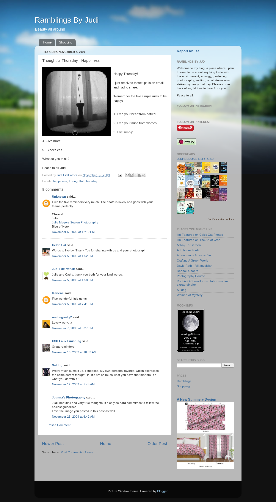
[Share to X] (135, 175)
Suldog (57, 365)
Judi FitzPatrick (63, 269)
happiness (60, 181)
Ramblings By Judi (66, 19)
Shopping (65, 42)
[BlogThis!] (131, 175)
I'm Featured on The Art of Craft (198, 240)
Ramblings (184, 381)
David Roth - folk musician (194, 265)
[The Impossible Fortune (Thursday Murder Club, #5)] (199, 197)
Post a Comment (59, 425)
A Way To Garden (189, 245)
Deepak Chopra (187, 271)
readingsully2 (62, 317)
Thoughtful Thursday (83, 181)
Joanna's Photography (68, 397)
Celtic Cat (59, 245)
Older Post (157, 443)
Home (47, 42)
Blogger (162, 491)
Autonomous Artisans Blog (195, 255)
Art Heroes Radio (188, 250)
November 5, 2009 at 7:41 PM (72, 304)
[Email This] (127, 175)
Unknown (59, 196)
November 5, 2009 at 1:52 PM (72, 256)
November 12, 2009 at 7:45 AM (73, 384)
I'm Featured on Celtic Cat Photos (200, 234)
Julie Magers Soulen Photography (75, 222)
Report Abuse (188, 51)
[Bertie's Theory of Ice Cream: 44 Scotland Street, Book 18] (207, 171)
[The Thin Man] (207, 197)
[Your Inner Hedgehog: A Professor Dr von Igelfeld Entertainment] (215, 171)
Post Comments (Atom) (77, 452)
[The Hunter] (224, 184)
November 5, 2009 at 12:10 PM (73, 232)
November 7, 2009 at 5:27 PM (72, 328)
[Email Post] (119, 175)
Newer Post (53, 443)
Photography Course (191, 276)
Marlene (58, 293)
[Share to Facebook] (140, 175)
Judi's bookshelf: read (195, 159)
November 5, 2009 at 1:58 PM (72, 280)
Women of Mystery (189, 295)
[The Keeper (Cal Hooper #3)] (224, 171)
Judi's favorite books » (221, 219)
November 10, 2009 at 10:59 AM (74, 352)
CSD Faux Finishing (66, 341)
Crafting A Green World (192, 260)
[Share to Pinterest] (144, 175)
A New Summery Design (196, 399)
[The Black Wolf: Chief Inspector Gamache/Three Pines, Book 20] (190, 197)
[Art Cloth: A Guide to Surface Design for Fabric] (215, 199)
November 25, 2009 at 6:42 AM (73, 416)
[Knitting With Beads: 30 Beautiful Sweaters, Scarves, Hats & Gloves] (199, 173)
